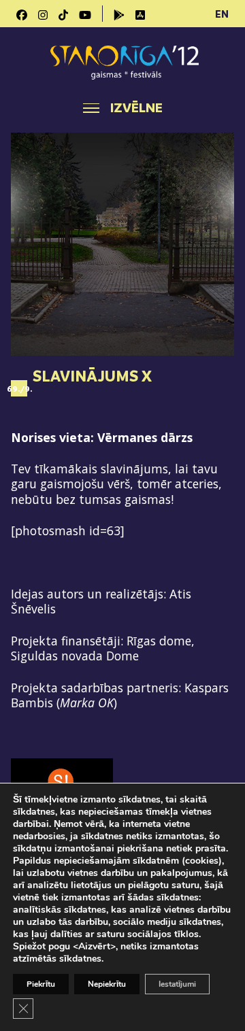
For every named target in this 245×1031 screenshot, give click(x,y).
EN (222, 13)
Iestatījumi (177, 984)
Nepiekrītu (107, 984)
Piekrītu (41, 984)
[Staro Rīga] (122, 62)
